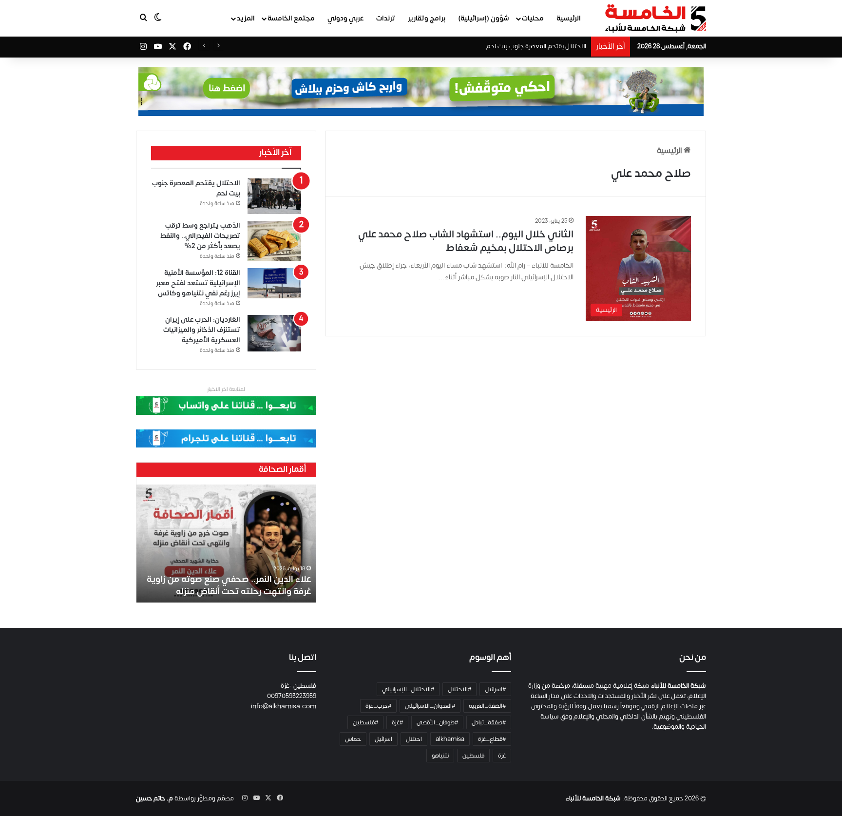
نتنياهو (440, 755)
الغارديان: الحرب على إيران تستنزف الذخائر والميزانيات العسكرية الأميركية (201, 330)
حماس (353, 739)
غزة (502, 755)
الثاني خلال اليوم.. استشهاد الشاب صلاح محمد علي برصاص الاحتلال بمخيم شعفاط (466, 241)
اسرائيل (383, 739)
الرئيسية (568, 18)
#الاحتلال (459, 689)
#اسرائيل (495, 689)
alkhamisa (450, 739)
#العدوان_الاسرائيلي (430, 706)
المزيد (246, 18)
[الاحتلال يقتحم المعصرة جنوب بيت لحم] (274, 196)
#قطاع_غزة (492, 739)
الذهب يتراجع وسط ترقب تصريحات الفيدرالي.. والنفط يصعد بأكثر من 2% (200, 236)
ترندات (385, 18)
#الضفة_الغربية (487, 706)
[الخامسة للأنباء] (655, 18)
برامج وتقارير (426, 18)
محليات (533, 18)
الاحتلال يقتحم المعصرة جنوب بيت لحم (536, 46)
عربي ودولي (345, 18)
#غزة (397, 722)
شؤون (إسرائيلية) (483, 18)
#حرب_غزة (378, 706)
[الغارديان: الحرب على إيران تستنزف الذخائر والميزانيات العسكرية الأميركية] (274, 333)
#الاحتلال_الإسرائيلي (408, 689)
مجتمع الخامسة (291, 18)
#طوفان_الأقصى (437, 722)
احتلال (414, 739)
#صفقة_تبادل (489, 722)
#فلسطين (365, 722)
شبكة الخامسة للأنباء (593, 798)
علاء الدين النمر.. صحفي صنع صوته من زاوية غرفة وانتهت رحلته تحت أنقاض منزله (229, 585)
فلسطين (473, 755)
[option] (226, 543)
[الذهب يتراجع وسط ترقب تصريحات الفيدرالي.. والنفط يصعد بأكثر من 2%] (274, 241)
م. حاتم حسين (154, 798)
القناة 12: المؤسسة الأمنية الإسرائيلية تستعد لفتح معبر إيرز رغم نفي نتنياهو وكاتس (198, 283)
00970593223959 (291, 696)
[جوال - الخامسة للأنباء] (421, 91)
